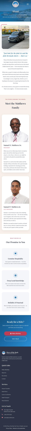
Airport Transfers (6, 388)
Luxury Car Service (6, 394)
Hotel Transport (5, 397)
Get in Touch (15, 338)
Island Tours (4, 391)
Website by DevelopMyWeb (19, 428)
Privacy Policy (9, 428)
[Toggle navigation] (27, 4)
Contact (4, 378)
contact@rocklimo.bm (9, 417)
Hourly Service (5, 400)
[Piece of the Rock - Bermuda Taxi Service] (15, 4)
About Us (4, 372)
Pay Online (4, 375)
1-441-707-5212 (8, 414)
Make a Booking (16, 333)
